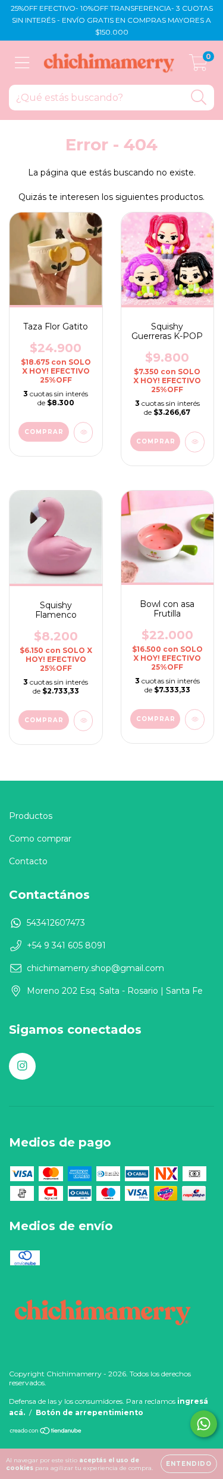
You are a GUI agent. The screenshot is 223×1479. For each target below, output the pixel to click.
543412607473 (56, 922)
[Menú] (22, 63)
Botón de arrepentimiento (89, 1412)
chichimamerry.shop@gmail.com (95, 968)
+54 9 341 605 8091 (66, 945)
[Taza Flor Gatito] (83, 432)
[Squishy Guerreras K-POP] (195, 442)
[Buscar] (199, 98)
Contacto (28, 861)
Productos (30, 816)
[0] (198, 65)
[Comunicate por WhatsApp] (203, 1423)
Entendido (189, 1464)
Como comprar (40, 838)
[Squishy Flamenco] (83, 720)
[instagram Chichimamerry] (22, 1066)
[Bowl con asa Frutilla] (195, 719)
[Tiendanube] (46, 1432)
